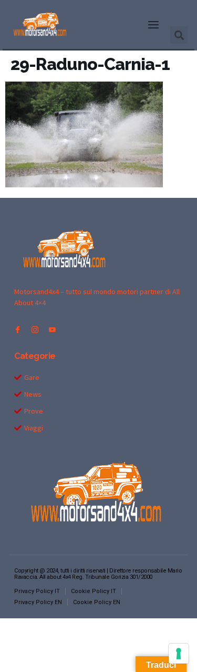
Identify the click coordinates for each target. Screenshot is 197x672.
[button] (153, 25)
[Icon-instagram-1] (35, 329)
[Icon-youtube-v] (52, 329)
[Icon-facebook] (17, 329)
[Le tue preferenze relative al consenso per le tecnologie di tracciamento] (179, 654)
